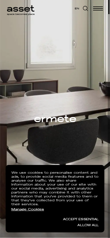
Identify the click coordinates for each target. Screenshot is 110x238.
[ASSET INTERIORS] (21, 8)
